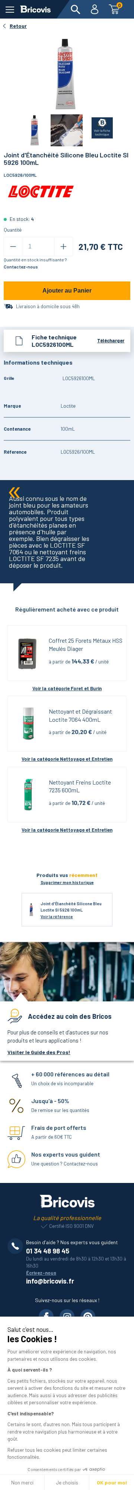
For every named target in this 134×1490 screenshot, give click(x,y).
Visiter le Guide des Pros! (38, 1052)
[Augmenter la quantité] (63, 246)
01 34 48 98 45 (47, 1251)
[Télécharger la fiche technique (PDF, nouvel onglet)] (98, 126)
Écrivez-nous (41, 1273)
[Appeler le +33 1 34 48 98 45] (16, 1246)
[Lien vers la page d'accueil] (35, 9)
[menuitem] (75, 9)
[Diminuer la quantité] (13, 246)
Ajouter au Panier (67, 290)
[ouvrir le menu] (10, 9)
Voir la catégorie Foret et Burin (67, 688)
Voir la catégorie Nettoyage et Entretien (67, 759)
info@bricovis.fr (50, 1281)
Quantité (13, 230)
